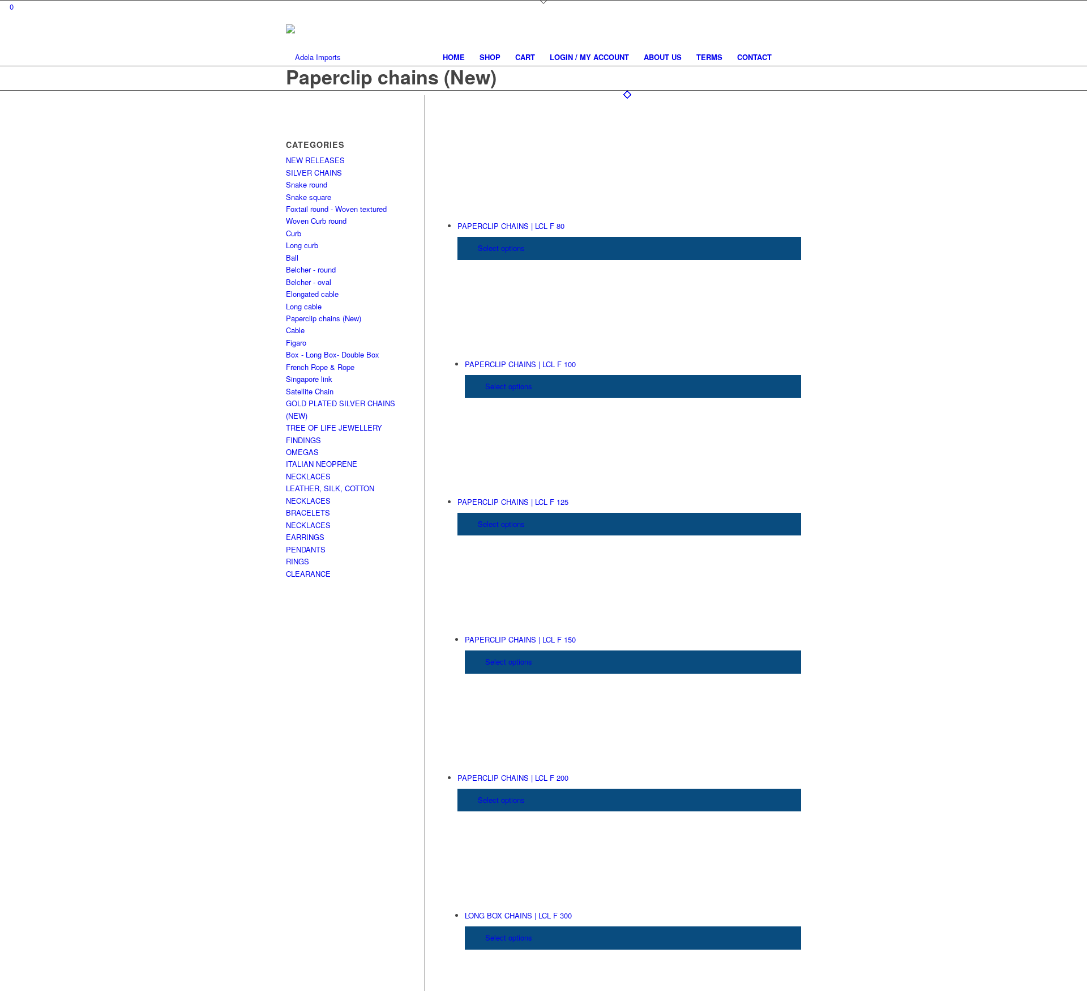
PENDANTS (306, 549)
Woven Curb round (316, 220)
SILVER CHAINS (314, 172)
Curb (293, 233)
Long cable (304, 306)
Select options (500, 248)
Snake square (308, 197)
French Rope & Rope (320, 366)
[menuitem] (453, 57)
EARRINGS (305, 536)
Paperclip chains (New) (323, 318)
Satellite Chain (309, 391)
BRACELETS (308, 512)
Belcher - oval (308, 282)
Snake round (306, 184)
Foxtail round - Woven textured (336, 208)
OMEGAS (302, 451)
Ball (292, 257)
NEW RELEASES (315, 160)
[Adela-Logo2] (313, 57)
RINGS (297, 561)
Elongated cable (312, 293)
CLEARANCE (308, 573)
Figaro (296, 342)
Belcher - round (311, 269)
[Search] (790, 57)
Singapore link (309, 378)
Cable (295, 330)
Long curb (302, 245)
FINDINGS (303, 440)
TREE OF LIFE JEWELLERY (334, 427)
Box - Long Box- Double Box (332, 354)
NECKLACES (308, 525)
